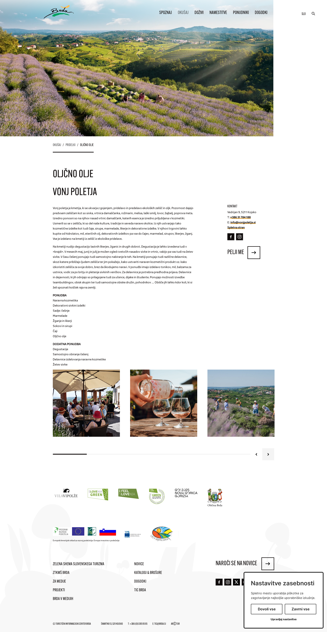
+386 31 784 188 (240, 217)
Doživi (199, 13)
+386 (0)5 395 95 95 (138, 624)
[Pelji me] (253, 252)
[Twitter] (236, 582)
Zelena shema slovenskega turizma (78, 564)
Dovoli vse (267, 609)
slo (304, 14)
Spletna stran (236, 227)
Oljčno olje (87, 145)
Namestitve (218, 13)
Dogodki (261, 13)
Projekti (59, 590)
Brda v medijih (63, 599)
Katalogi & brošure (148, 573)
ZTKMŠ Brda (61, 573)
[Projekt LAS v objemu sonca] (162, 534)
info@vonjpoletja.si (243, 222)
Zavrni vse (300, 609)
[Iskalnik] (313, 13)
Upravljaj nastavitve (284, 619)
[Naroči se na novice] (267, 563)
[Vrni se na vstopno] (59, 12)
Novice (139, 564)
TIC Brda (140, 590)
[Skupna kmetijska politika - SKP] (85, 531)
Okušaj (183, 13)
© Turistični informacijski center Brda (72, 624)
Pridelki (70, 145)
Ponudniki (241, 13)
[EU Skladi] (133, 534)
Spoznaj (165, 13)
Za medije (59, 582)
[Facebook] (230, 236)
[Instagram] (239, 236)
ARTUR (175, 624)
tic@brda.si (160, 624)
